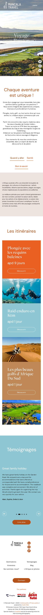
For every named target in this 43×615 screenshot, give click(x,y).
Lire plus (22, 522)
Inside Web (25, 605)
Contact (21, 580)
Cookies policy (24, 603)
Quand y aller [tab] (17, 158)
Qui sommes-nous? (11, 569)
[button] (4, 514)
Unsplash (18, 611)
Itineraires (11, 565)
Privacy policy (34, 603)
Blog (31, 565)
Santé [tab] (30, 158)
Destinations (11, 562)
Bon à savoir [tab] (21, 166)
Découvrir (21, 271)
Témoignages (32, 562)
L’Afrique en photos (31, 569)
